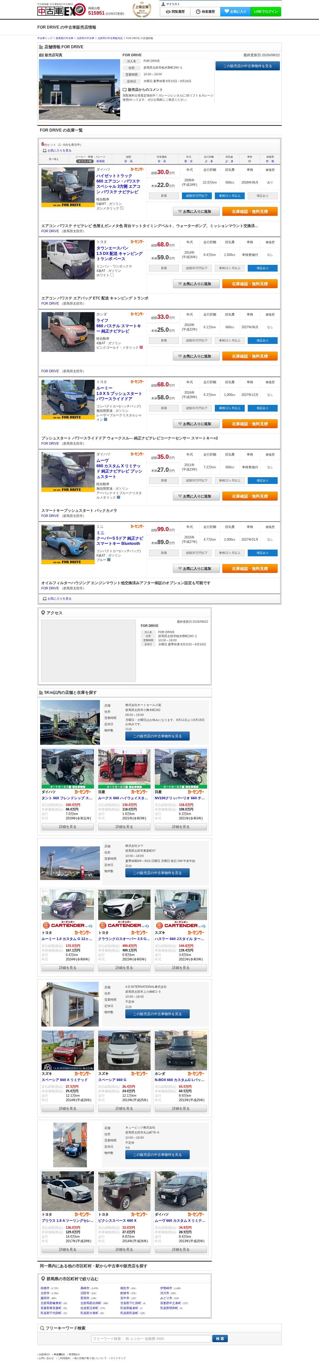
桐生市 (124, 1288)
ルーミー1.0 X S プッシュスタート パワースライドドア (119, 393)
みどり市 (166, 1298)
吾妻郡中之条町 (170, 1303)
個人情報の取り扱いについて (90, 1358)
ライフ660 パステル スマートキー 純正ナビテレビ (118, 325)
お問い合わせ (46, 1358)
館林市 (124, 1293)
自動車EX (44, 1354)
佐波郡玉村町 (89, 1308)
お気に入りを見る (60, 150)
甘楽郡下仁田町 (130, 1303)
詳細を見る (68, 827)
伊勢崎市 (166, 1288)
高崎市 (84, 1288)
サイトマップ (118, 1358)
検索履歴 (208, 11)
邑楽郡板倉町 (129, 1308)
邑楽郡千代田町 (51, 1313)
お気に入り (238, 11)
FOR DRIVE (50, 231)
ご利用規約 (64, 1358)
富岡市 (84, 1298)
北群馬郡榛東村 (51, 1303)
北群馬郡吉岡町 (90, 1303)
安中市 (124, 1298)
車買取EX (74, 1354)
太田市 (45, 1293)
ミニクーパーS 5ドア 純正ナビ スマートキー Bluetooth (119, 538)
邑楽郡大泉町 (89, 1313)
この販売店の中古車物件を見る (247, 66)
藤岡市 (45, 1298)
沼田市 (84, 1293)
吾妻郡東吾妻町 (51, 1308)
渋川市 (164, 1293)
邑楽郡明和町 (169, 1308)
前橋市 (45, 1288)
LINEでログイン (266, 11)
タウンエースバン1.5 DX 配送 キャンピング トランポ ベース (119, 253)
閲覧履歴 (178, 11)
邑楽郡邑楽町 (129, 1313)
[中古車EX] (61, 9)
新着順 (100, 161)
